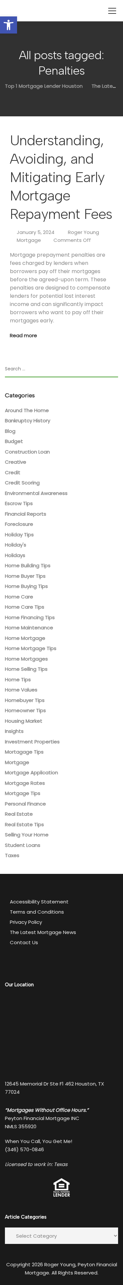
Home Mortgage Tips (30, 648)
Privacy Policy (26, 922)
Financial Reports (25, 513)
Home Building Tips (28, 565)
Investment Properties (32, 741)
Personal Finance (25, 803)
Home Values (21, 689)
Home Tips (18, 679)
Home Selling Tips (26, 669)
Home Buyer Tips (25, 575)
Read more (23, 335)
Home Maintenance (29, 627)
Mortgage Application (31, 772)
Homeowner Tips (25, 710)
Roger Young (83, 232)
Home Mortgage (25, 638)
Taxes (12, 855)
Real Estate (19, 813)
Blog (10, 431)
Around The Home (27, 410)
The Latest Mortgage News (43, 932)
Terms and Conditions (37, 911)
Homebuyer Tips (25, 700)
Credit (12, 472)
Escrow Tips (19, 503)
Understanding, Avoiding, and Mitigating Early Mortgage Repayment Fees (61, 177)
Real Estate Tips (24, 824)
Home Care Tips (24, 606)
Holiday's (15, 544)
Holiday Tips (19, 534)
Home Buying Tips (26, 586)
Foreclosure (19, 524)
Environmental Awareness (36, 493)
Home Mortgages (26, 658)
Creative (15, 461)
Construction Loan (27, 451)
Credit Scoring (22, 482)
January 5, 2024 (35, 232)
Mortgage (29, 240)
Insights (14, 731)
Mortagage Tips (24, 751)
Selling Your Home (27, 834)
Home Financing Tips (30, 617)
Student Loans (22, 845)
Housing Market (23, 720)
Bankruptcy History (27, 420)
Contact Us (24, 942)
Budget (14, 441)
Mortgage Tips (22, 793)
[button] (8, 25)
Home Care (19, 596)
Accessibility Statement (39, 901)
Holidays (15, 555)
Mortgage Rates (25, 783)
